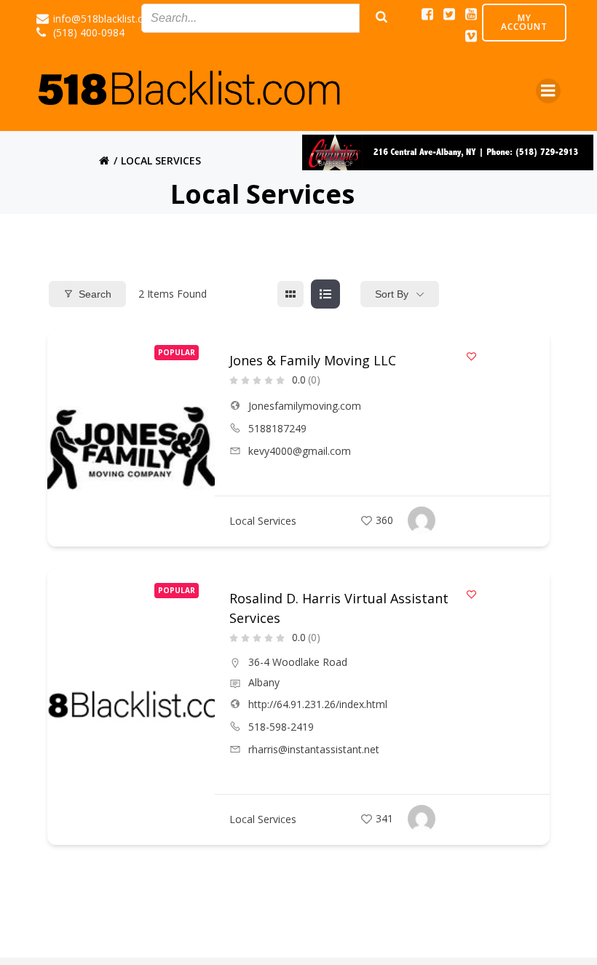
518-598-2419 (281, 727)
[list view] (325, 294)
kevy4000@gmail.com (299, 451)
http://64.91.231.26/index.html (317, 704)
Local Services (262, 521)
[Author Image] (421, 520)
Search (95, 294)
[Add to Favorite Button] (471, 356)
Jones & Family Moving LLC (312, 360)
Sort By (391, 294)
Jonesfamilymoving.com (304, 406)
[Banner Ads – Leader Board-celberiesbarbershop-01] (447, 151)
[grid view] (290, 294)
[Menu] (548, 91)
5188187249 (277, 428)
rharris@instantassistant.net (313, 749)
